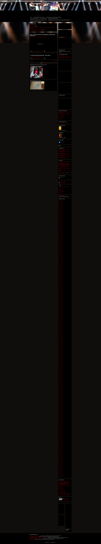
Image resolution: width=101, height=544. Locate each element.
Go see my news (61, 489)
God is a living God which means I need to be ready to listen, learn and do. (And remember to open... (65, 58)
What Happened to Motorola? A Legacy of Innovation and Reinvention (38, 30)
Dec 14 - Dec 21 (61, 256)
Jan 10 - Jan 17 (61, 349)
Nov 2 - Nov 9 (60, 403)
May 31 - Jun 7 (61, 211)
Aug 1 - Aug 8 (60, 326)
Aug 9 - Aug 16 (61, 250)
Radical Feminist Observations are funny (34, 536)
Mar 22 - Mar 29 (61, 215)
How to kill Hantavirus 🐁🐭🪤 (33, 26)
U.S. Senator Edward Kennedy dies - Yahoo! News (40, 55)
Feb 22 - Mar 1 (61, 384)
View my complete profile (65, 499)
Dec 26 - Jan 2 (61, 314)
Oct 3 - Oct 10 (60, 322)
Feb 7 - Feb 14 (61, 345)
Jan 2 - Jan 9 (60, 313)
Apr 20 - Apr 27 (61, 433)
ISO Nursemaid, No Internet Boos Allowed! (36, 21)
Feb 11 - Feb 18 (61, 461)
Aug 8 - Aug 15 (61, 207)
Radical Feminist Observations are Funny (39, 17)
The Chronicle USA (61, 116)
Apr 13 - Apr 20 (61, 434)
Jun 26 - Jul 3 (60, 295)
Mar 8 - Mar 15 (61, 381)
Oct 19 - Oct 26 (61, 406)
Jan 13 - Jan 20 (61, 448)
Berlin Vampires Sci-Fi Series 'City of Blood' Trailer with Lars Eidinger (64, 149)
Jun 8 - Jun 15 (60, 428)
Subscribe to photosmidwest (62, 181)
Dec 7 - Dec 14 (61, 397)
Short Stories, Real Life (62, 191)
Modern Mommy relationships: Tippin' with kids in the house (36, 538)
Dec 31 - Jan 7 (61, 464)
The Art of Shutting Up (44, 18)
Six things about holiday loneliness (53, 18)
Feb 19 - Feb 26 (61, 282)
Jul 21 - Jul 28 (60, 268)
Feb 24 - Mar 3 (61, 272)
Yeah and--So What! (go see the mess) (64, 186)
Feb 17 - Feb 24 (61, 442)
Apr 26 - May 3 (61, 375)
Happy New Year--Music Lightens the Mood (64, 485)
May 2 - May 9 (60, 340)
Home (31, 17)
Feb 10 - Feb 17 (61, 443)
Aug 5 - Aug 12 (61, 277)
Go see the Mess (61, 488)
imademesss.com (65, 498)
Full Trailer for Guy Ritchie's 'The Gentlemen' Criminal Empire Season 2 (64, 157)
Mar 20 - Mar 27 (61, 305)
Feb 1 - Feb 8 (60, 388)
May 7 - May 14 (61, 228)
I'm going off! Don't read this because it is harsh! (65, 494)
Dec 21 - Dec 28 (61, 255)
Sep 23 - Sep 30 (61, 455)
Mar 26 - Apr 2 (60, 473)
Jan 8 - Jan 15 (60, 232)
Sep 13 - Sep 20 (61, 357)
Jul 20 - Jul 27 (60, 420)
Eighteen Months (61, 190)
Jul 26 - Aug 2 (60, 251)
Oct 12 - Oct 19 (61, 259)
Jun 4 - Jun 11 (60, 469)
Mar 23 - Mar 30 (61, 437)
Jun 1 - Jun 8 (60, 429)
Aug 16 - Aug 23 (61, 362)
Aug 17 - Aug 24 (61, 416)
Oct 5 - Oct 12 (60, 201)
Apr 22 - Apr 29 (61, 281)
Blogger (55, 542)
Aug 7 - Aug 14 (61, 291)
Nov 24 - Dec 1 (61, 260)
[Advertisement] (43, 13)
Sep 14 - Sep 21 (61, 411)
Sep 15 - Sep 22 (61, 224)
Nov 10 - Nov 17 (61, 263)
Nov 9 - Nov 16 (61, 402)
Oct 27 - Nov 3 (60, 219)
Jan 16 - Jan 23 (61, 312)
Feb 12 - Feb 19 (61, 283)
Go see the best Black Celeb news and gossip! (64, 493)
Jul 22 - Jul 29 (60, 278)
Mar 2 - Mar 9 (60, 439)
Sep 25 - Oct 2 (60, 286)
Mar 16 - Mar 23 (61, 438)
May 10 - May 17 (61, 372)
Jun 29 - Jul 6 (60, 424)
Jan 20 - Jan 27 (61, 447)
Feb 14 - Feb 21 (61, 344)
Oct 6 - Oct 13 (60, 220)
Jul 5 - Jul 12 (60, 370)
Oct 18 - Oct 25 (61, 246)
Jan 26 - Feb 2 (61, 216)
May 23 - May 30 (61, 336)
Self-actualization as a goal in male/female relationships (53, 17)
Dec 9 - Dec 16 (61, 451)
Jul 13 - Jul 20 (60, 421)
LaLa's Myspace (61, 187)
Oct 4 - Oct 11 (60, 247)
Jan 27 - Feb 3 (61, 446)
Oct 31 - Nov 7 (60, 205)
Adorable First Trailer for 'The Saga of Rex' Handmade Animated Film (64, 153)
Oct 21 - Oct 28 (61, 274)
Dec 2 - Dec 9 (60, 452)
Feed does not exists (61, 55)
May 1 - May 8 (60, 242)
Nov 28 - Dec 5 (61, 317)
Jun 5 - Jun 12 (60, 241)
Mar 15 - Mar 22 (61, 380)
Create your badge (60, 143)
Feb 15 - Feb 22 (61, 385)
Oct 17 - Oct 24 (61, 321)
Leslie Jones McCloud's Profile (62, 141)
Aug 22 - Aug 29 (61, 206)
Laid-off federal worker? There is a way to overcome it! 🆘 (36, 29)
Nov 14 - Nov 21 (61, 318)
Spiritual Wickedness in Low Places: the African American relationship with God (38, 537)
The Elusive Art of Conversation (34, 18)
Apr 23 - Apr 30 (61, 229)
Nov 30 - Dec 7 (61, 398)
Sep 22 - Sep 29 (61, 223)
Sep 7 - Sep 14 (61, 412)
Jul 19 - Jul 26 (60, 367)
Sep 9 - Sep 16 (61, 456)
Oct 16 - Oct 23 (61, 233)
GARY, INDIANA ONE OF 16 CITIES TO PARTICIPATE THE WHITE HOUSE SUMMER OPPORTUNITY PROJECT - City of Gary (64, 164)
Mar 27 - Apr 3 (60, 304)
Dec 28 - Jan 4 (61, 393)
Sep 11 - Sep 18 (61, 287)
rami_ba (50, 542)
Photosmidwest (61, 117)
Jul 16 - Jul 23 (60, 465)
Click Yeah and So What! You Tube (63, 173)
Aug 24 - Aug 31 (61, 415)
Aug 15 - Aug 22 (61, 323)
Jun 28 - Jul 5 (60, 371)
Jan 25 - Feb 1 (61, 389)
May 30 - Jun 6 (61, 335)
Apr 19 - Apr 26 (61, 376)
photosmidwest (35, 3)
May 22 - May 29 (61, 299)
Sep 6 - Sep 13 (61, 358)
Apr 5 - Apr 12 (60, 214)
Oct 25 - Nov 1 (60, 353)
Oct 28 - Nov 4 (60, 273)
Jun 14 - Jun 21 (61, 210)
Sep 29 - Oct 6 (60, 265)
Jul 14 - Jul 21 (60, 269)
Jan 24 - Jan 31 (61, 348)
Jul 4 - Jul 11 (60, 331)
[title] (59, 142)
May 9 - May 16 (61, 339)
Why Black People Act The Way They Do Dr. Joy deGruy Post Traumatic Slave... (65, 166)
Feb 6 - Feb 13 (61, 308)
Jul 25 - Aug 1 (60, 327)
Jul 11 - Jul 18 (60, 330)
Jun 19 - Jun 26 (61, 296)
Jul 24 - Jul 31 (60, 237)
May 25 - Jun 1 (61, 430)
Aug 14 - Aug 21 (61, 202)
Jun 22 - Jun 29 (61, 425)
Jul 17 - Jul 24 (60, 238)
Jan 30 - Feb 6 (61, 309)
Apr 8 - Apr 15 (60, 460)
